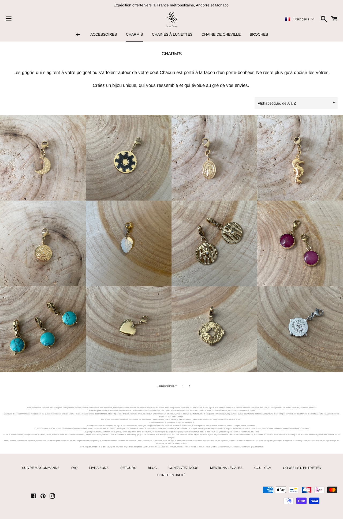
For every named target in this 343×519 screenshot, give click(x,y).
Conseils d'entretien (302, 468)
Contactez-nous (183, 468)
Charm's (134, 34)
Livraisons (99, 468)
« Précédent (167, 386)
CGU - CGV (262, 468)
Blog (152, 468)
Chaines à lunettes (172, 34)
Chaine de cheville (221, 34)
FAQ (74, 468)
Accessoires (103, 34)
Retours (128, 468)
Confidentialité (171, 475)
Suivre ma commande (40, 468)
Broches (259, 34)
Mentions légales (226, 468)
